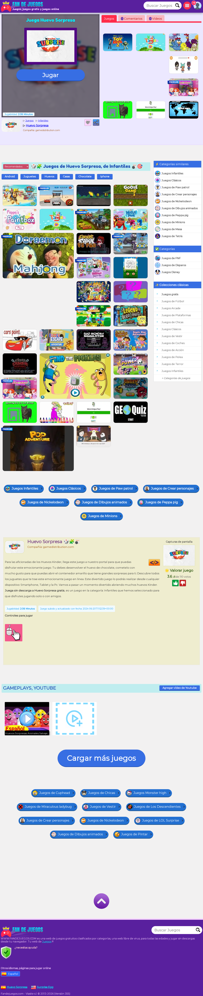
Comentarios (132, 18)
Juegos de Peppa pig (175, 215)
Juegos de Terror (172, 364)
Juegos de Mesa (172, 229)
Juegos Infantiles (172, 173)
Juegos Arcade (171, 308)
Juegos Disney (171, 272)
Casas (66, 176)
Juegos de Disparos (174, 265)
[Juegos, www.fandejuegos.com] (22, 6)
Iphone (104, 176)
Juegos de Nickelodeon (177, 201)
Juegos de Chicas (172, 322)
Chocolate (85, 176)
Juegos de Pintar (134, 834)
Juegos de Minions (173, 222)
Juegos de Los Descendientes (157, 807)
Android (10, 176)
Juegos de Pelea (172, 357)
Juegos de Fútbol (173, 301)
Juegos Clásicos (171, 180)
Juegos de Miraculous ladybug (48, 807)
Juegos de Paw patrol (175, 187)
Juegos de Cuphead (54, 793)
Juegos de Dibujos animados (180, 208)
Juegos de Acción (173, 350)
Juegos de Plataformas (176, 315)
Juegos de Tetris (172, 236)
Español (13, 973)
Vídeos (156, 18)
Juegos (109, 18)
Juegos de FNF (171, 258)
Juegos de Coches (173, 343)
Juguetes (30, 176)
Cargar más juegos (101, 758)
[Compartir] (96, 122)
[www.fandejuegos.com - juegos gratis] (22, 931)
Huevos (49, 176)
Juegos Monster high (149, 793)
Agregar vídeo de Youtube (180, 687)
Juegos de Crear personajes (179, 194)
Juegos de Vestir (172, 336)
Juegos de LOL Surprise (160, 820)
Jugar (51, 74)
